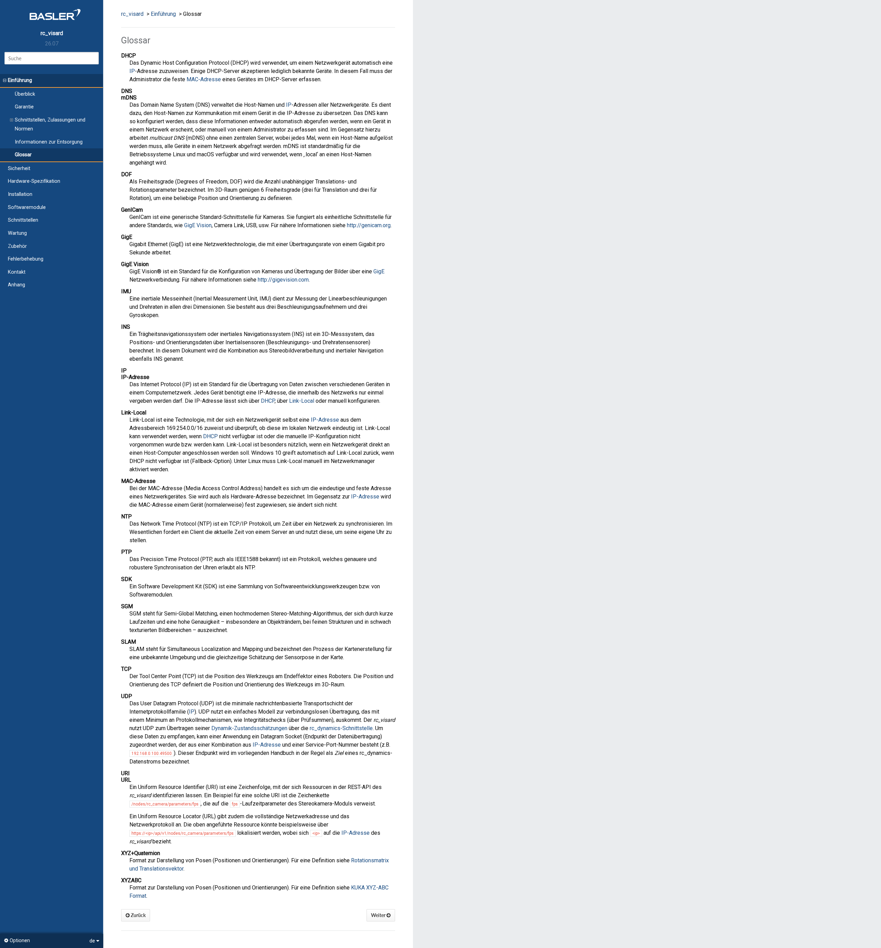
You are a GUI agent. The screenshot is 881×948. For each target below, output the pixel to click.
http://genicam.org (369, 225)
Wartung (17, 233)
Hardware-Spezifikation (34, 181)
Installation (20, 194)
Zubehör (17, 246)
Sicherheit (19, 168)
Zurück (138, 915)
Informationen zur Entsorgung (49, 142)
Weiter (378, 915)
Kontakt (16, 272)
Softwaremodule (27, 207)
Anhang (16, 285)
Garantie (24, 107)
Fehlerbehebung (25, 259)
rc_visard (52, 33)
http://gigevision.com (283, 279)
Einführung (20, 80)
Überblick (25, 94)
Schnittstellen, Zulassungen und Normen (50, 124)
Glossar (23, 155)
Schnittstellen (23, 220)
